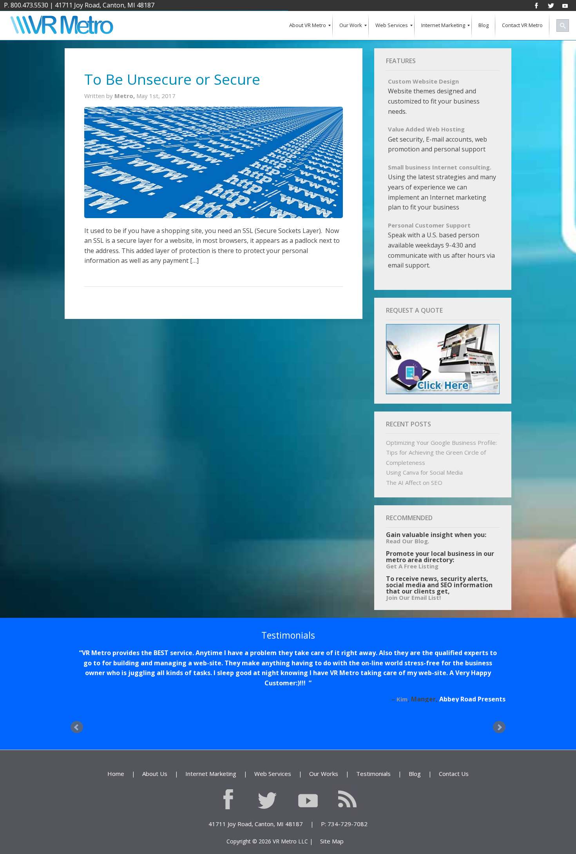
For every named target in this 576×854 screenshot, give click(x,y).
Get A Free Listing (412, 566)
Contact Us (454, 753)
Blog (415, 753)
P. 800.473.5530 (26, 5)
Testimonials (373, 753)
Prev (77, 707)
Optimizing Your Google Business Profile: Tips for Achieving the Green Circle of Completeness (441, 452)
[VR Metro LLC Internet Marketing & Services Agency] (61, 25)
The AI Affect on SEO (414, 482)
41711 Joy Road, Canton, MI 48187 (104, 5)
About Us (154, 753)
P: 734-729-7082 (344, 804)
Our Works (323, 753)
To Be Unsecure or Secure (172, 79)
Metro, (125, 96)
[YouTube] (565, 5)
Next (499, 707)
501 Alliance (486, 679)
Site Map (332, 821)
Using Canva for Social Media (424, 472)
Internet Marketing (210, 753)
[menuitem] (308, 25)
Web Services (272, 753)
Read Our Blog (407, 541)
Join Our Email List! (413, 597)
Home (115, 753)
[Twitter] (551, 5)
